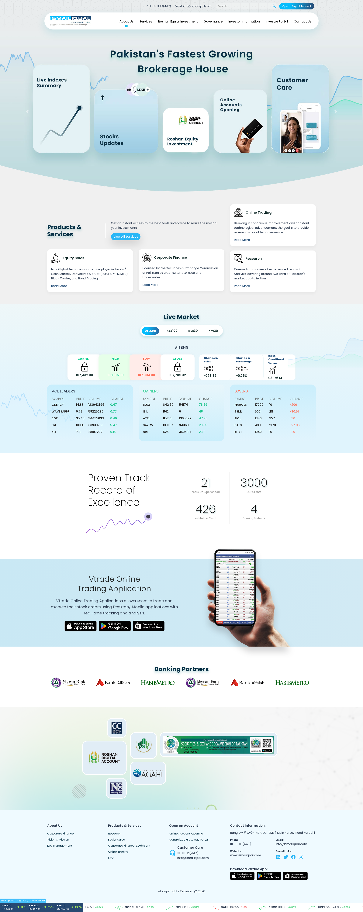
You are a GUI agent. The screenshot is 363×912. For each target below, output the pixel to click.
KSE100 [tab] (172, 331)
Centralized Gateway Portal (188, 839)
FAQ (111, 858)
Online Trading (118, 852)
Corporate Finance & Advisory (129, 846)
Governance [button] (213, 21)
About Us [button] (126, 21)
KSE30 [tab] (193, 331)
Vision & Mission (58, 839)
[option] (69, 682)
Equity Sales (116, 839)
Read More (59, 286)
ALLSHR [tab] (150, 331)
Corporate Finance (60, 833)
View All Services (125, 236)
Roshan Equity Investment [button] (178, 21)
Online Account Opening (186, 833)
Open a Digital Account (296, 6)
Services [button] (145, 21)
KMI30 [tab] (213, 331)
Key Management (59, 846)
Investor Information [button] (244, 21)
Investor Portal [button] (277, 21)
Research (114, 833)
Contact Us (302, 21)
